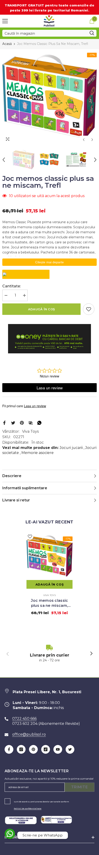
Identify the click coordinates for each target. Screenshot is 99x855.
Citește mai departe (49, 262)
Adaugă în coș (41, 309)
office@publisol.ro (29, 734)
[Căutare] (49, 33)
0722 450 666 (24, 718)
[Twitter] (13, 422)
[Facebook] (4, 422)
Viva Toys (30, 431)
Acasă (7, 44)
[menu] (5, 21)
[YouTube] (57, 749)
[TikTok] (45, 749)
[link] (49, 653)
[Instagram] (21, 749)
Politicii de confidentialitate (27, 808)
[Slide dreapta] (91, 653)
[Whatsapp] (39, 422)
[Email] (31, 422)
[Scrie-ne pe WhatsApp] (10, 834)
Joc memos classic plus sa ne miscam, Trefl (49, 603)
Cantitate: (11, 286)
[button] (84, 140)
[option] (49, 96)
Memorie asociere (37, 453)
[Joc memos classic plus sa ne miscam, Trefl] (49, 556)
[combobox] (44, 33)
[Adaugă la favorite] (88, 309)
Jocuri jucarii (71, 447)
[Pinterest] (22, 422)
